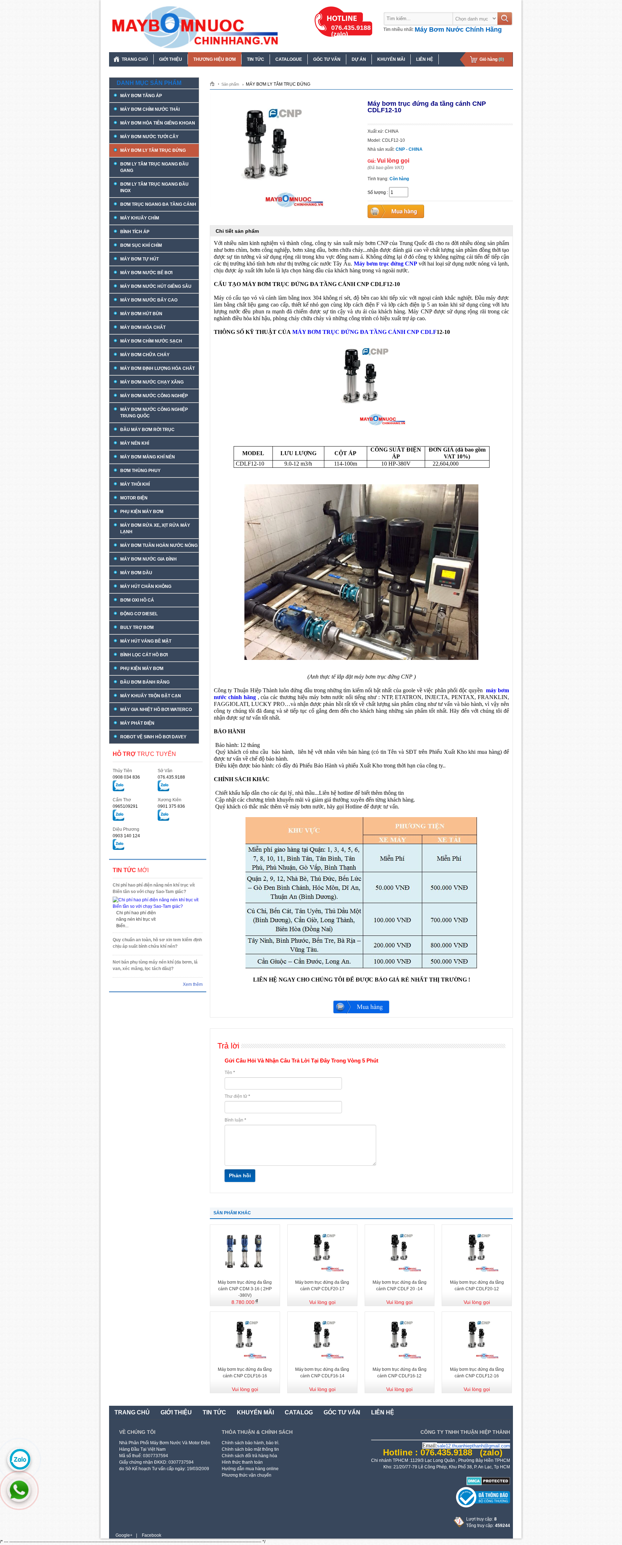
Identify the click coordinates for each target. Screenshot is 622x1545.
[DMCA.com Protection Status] (488, 1483)
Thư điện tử (237, 1096)
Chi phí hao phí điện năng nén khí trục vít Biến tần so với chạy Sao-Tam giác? (154, 888)
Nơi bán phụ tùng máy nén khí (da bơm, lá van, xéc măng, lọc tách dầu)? (155, 965)
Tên (230, 1072)
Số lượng (377, 192)
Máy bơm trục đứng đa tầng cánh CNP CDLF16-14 (322, 1372)
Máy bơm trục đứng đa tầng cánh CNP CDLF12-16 (477, 1372)
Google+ (124, 1535)
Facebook (151, 1535)
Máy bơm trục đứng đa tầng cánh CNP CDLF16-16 (245, 1372)
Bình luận (235, 1120)
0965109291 (125, 806)
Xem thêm (193, 984)
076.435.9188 (171, 777)
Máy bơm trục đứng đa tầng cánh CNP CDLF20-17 (322, 1285)
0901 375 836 (171, 806)
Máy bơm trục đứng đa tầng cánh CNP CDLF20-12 (477, 1285)
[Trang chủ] (215, 83)
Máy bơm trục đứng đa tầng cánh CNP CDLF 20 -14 (400, 1285)
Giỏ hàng (491, 59)
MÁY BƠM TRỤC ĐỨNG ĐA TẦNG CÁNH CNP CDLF (364, 332)
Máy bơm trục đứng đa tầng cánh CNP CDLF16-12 (400, 1372)
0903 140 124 (126, 835)
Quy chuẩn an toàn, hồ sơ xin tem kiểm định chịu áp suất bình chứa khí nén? (157, 943)
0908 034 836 (126, 777)
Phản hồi (240, 1175)
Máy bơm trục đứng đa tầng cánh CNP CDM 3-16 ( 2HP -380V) (245, 1289)
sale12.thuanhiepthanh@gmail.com (473, 1446)
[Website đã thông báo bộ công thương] (483, 1506)
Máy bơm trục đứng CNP (385, 263)
